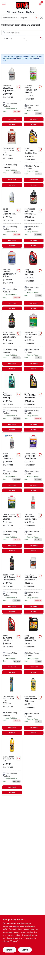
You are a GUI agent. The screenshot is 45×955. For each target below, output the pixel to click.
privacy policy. (14, 935)
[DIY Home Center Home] (22, 5)
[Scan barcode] (42, 18)
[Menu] (4, 3)
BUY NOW (12, 124)
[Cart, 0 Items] (40, 4)
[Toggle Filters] (41, 38)
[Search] (36, 18)
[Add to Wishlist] (19, 87)
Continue (9, 950)
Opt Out (25, 950)
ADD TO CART (12, 119)
